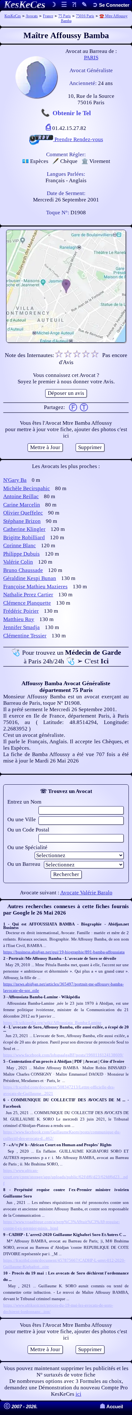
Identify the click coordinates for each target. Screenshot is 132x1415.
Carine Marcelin (21, 505)
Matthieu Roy (18, 619)
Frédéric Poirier (21, 611)
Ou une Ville (21, 819)
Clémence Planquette (27, 603)
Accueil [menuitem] (111, 1406)
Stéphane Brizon (22, 521)
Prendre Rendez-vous (78, 139)
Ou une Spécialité (27, 847)
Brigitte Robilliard (24, 537)
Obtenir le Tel (72, 112)
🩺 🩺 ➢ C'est (66, 656)
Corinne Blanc (19, 545)
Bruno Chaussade (23, 570)
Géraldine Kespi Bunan (29, 578)
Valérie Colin (18, 562)
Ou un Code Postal (28, 830)
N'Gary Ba (15, 480)
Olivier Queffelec (23, 513)
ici (78, 1394)
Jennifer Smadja (21, 627)
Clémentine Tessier (24, 636)
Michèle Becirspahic (26, 488)
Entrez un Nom (24, 802)
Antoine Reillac (21, 496)
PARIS (91, 58)
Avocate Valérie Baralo (86, 893)
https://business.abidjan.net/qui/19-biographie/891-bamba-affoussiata (64, 952)
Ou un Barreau (23, 864)
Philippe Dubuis (21, 554)
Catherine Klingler (24, 529)
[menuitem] (110, 5)
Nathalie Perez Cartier (28, 595)
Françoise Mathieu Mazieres (35, 587)
